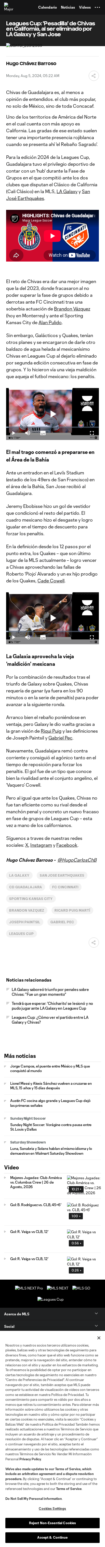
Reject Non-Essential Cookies (52, 1523)
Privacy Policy (30, 1459)
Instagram (41, 845)
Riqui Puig (51, 731)
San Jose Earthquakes (62, 875)
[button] (97, 7)
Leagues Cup (21, 933)
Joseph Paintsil (24, 922)
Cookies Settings (52, 1508)
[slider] (52, 427)
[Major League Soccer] (9, 7)
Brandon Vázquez (72, 308)
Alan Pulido (50, 322)
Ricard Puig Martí (72, 910)
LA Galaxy (67, 191)
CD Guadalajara (25, 887)
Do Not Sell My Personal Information (33, 1499)
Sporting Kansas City (31, 898)
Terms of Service (68, 1469)
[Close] (98, 1337)
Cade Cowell (50, 580)
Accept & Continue (52, 1537)
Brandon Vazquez (26, 910)
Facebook (66, 845)
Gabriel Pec (60, 738)
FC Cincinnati (65, 887)
